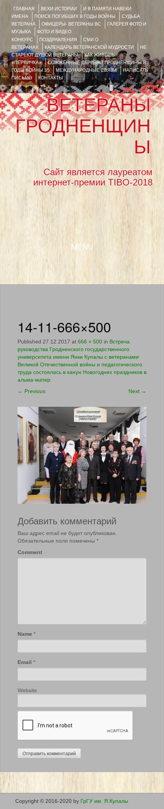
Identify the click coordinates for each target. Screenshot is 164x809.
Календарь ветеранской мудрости (89, 47)
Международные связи (86, 70)
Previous (31, 391)
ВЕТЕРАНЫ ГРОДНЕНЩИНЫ (83, 126)
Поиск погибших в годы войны (75, 16)
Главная (24, 8)
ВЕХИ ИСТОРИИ (59, 8)
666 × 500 (90, 341)
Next (137, 391)
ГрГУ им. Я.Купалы (104, 801)
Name (25, 634)
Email (25, 662)
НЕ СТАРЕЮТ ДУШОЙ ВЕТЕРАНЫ (78, 51)
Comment (30, 552)
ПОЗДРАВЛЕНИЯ (58, 39)
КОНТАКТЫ (50, 78)
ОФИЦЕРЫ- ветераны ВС (71, 24)
